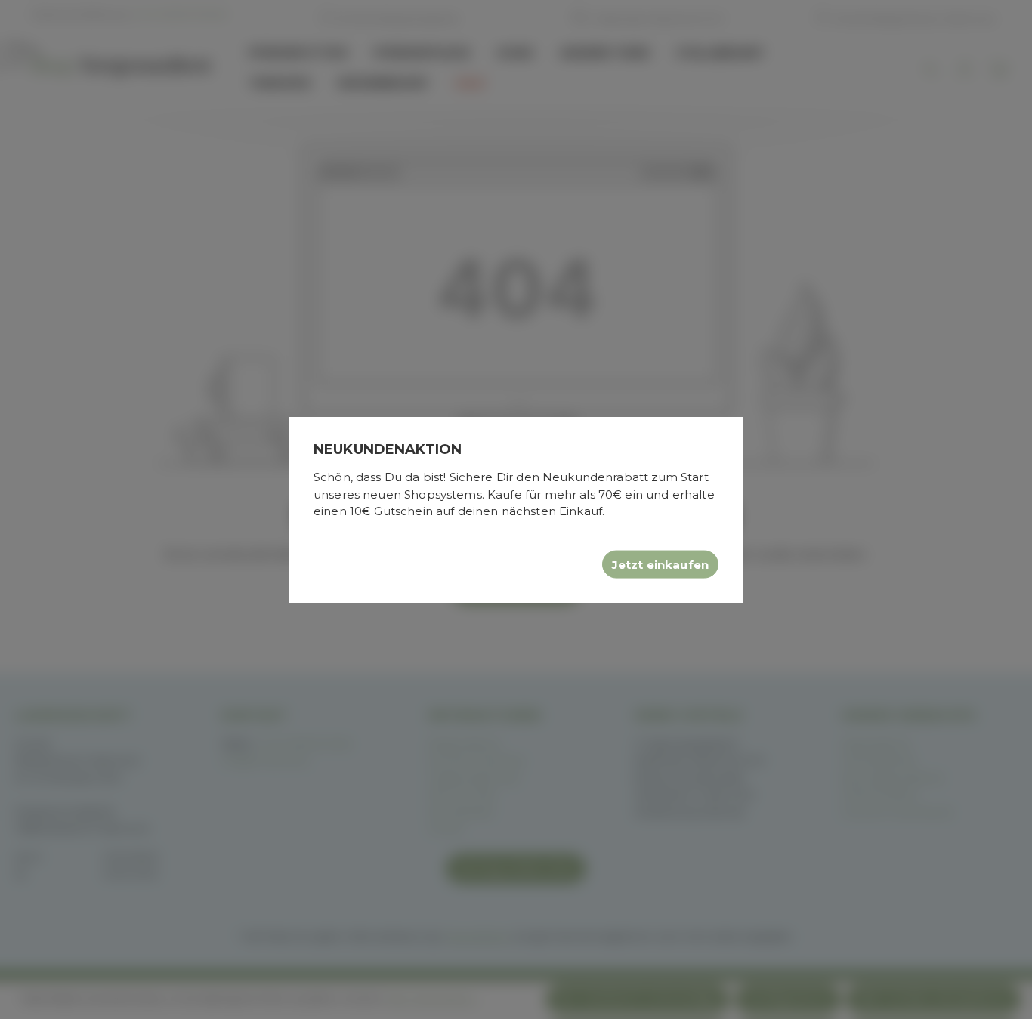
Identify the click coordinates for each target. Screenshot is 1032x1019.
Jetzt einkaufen (660, 564)
